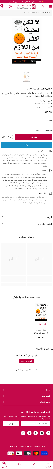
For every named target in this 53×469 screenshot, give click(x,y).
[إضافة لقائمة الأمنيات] (10, 137)
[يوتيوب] (29, 433)
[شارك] (4, 137)
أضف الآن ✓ (33, 137)
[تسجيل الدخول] (10, 6)
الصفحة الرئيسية (46, 12)
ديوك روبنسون (41, 100)
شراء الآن (26, 145)
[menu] (50, 6)
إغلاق (3, 2)
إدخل (11, 423)
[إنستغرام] (42, 433)
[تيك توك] (35, 433)
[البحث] (42, 6)
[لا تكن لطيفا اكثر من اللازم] (41, 312)
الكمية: (49, 120)
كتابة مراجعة (26, 361)
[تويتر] (23, 433)
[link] (39, 280)
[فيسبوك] (48, 433)
